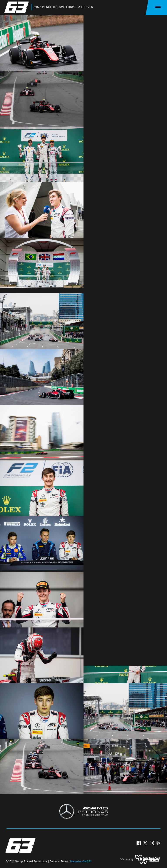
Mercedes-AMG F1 (80, 861)
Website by (126, 859)
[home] (17, 7)
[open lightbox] (42, 43)
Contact (54, 861)
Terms (64, 861)
